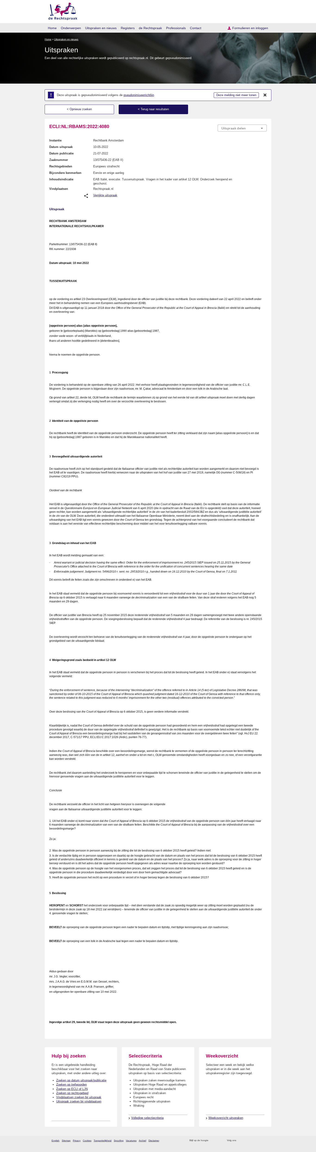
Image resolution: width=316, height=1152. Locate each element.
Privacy (77, 1140)
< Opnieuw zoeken (79, 109)
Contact (195, 28)
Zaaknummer (58, 160)
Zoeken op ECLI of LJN (72, 1089)
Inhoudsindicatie (61, 179)
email (218, 1140)
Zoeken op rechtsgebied (72, 1093)
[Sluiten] (265, 95)
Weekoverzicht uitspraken (225, 1118)
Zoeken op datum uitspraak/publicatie (81, 1080)
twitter (240, 1140)
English (55, 1140)
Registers (128, 28)
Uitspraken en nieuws (101, 28)
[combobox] (242, 128)
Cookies (87, 1140)
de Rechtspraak (150, 28)
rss (212, 1140)
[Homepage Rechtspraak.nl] (61, 10)
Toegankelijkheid (103, 1140)
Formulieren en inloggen (250, 28)
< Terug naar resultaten (153, 109)
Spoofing (119, 1140)
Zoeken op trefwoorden (71, 1084)
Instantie (55, 140)
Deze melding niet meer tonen (236, 95)
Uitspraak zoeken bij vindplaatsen (78, 1101)
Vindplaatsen (58, 189)
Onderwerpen (71, 28)
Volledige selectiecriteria (147, 1118)
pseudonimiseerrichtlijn (139, 95)
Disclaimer (154, 1140)
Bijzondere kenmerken (65, 173)
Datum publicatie (61, 153)
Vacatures (131, 1140)
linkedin (258, 1140)
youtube (264, 1140)
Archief (142, 1140)
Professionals (176, 28)
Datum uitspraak (61, 147)
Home (52, 28)
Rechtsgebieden (60, 166)
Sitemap (66, 1140)
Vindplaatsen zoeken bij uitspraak (78, 1097)
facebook (246, 1140)
